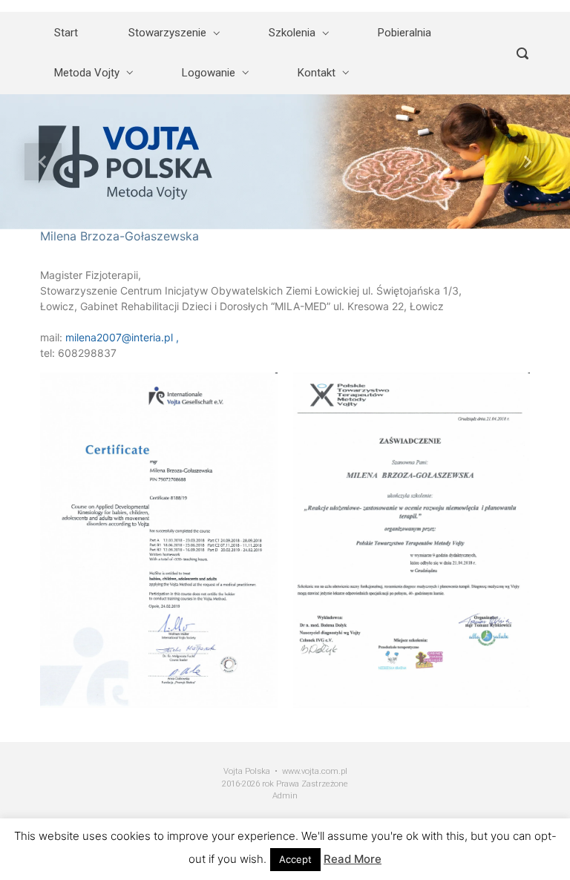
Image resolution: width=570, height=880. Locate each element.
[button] (42, 161)
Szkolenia (292, 32)
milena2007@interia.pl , (122, 337)
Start (66, 32)
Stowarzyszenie (167, 32)
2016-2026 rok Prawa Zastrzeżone (285, 784)
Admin (285, 796)
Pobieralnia (404, 32)
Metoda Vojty (86, 72)
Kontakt (316, 72)
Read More (352, 859)
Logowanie (208, 72)
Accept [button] (295, 859)
